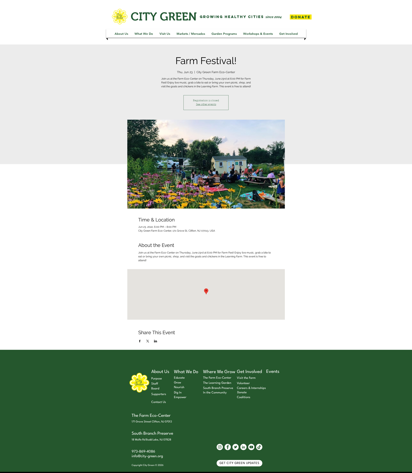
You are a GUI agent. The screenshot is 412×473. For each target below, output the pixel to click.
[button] (121, 33)
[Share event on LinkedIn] (155, 341)
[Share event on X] (147, 341)
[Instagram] (220, 447)
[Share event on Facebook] (139, 341)
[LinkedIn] (243, 447)
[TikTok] (259, 447)
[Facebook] (228, 447)
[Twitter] (235, 447)
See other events (206, 104)
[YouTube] (251, 447)
